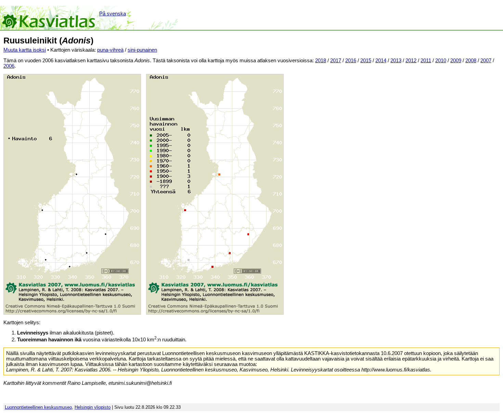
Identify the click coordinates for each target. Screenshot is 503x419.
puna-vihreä (110, 50)
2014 (380, 60)
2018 (320, 60)
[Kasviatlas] (49, 18)
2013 (395, 60)
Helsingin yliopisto (93, 407)
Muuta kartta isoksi (24, 50)
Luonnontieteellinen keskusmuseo (38, 407)
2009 (455, 60)
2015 (365, 60)
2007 (485, 60)
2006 (8, 66)
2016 (350, 60)
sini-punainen (142, 50)
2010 (440, 60)
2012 (410, 60)
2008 (470, 60)
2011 (426, 60)
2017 (335, 60)
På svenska (112, 13)
